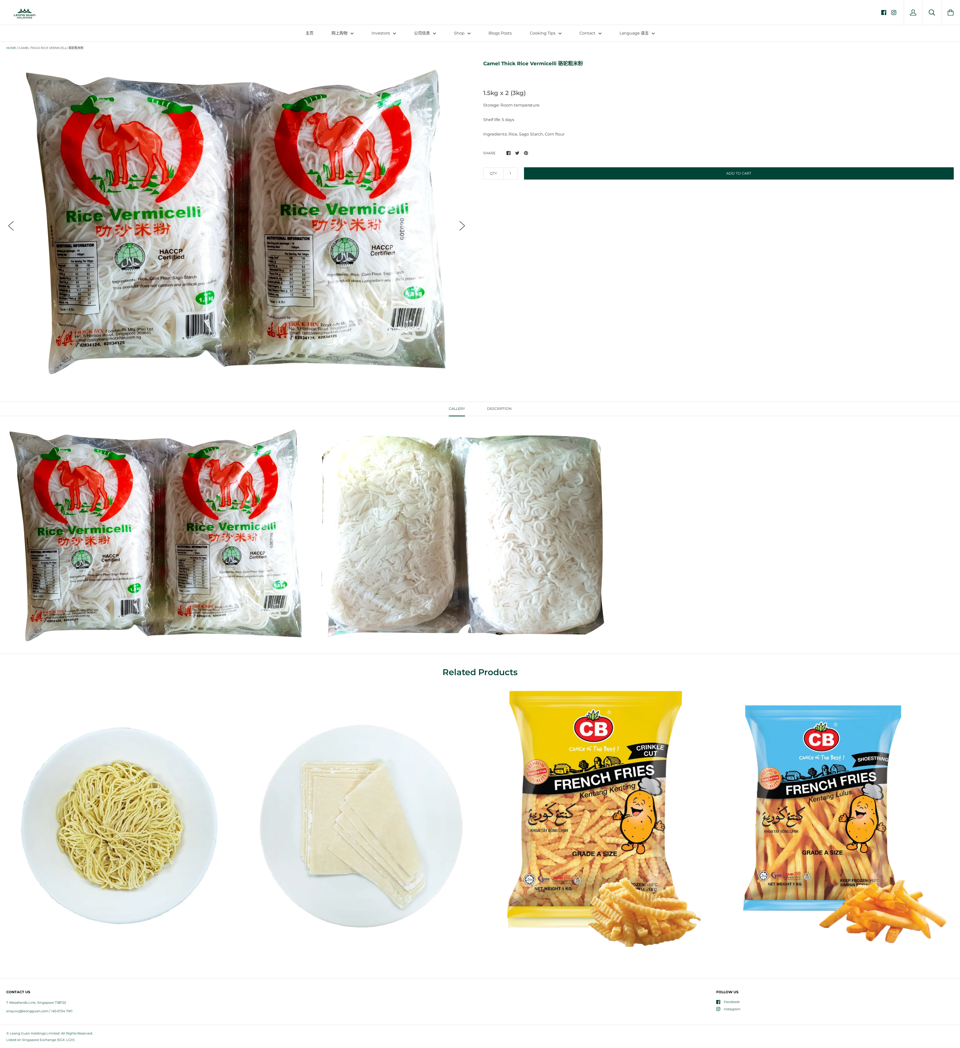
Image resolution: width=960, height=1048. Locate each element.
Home (11, 48)
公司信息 (422, 33)
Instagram (732, 1009)
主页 (310, 33)
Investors (381, 33)
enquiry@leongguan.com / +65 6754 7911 (39, 1011)
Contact (588, 33)
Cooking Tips (543, 33)
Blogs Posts (500, 33)
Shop (460, 33)
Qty (493, 173)
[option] (236, 221)
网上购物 (340, 33)
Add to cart (738, 173)
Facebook (732, 1002)
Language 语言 (635, 33)
